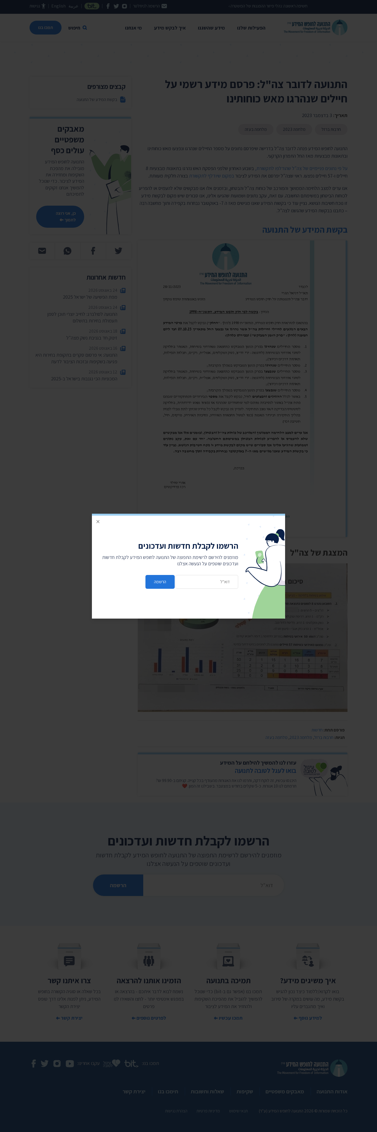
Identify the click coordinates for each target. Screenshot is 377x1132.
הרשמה (160, 582)
